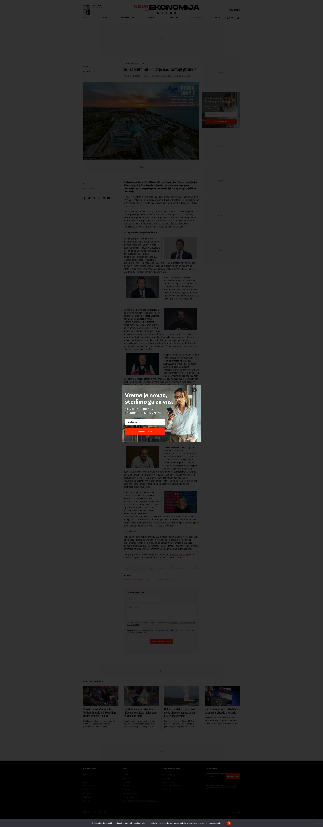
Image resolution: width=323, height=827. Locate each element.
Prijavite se (145, 431)
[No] (320, 823)
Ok (229, 823)
